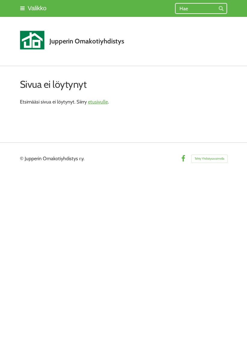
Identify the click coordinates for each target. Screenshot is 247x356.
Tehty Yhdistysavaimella (209, 159)
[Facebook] (183, 158)
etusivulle (98, 102)
